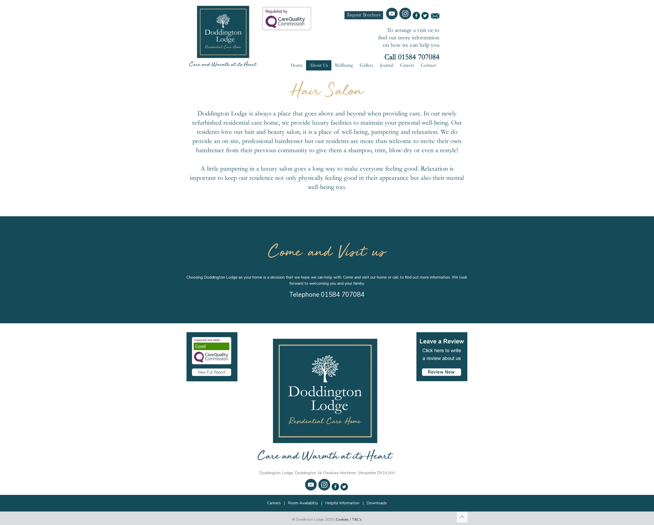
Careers (274, 503)
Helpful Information (342, 503)
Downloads (377, 503)
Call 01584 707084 (411, 57)
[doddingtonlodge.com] (224, 35)
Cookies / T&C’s (349, 519)
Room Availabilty (303, 503)
